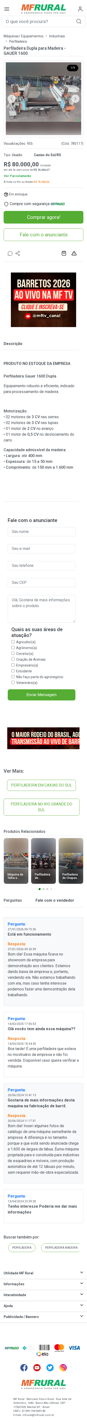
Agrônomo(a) (26, 648)
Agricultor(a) (26, 642)
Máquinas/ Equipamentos (24, 36)
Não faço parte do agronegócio (39, 677)
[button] (78, 21)
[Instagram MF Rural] (63, 1367)
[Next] (75, 99)
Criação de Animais (31, 659)
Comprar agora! (43, 217)
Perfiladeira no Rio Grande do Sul (41, 807)
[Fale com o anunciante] (10, 253)
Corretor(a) (24, 654)
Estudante (24, 671)
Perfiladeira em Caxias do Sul (41, 785)
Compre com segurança (30, 203)
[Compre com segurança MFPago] (12, 1348)
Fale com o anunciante (44, 235)
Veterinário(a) (26, 683)
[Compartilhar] (18, 253)
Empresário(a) (27, 665)
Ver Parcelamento (17, 176)
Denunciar (75, 253)
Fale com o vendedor (54, 900)
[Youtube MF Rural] (37, 1367)
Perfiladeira (18, 42)
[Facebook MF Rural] (23, 1367)
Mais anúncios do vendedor (64, 253)
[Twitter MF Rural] (50, 1367)
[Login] (80, 9)
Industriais (57, 36)
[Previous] (11, 99)
